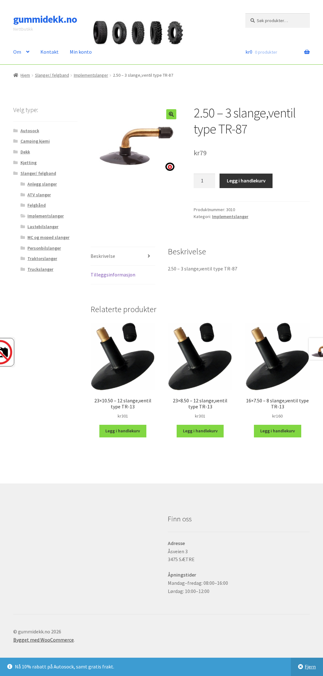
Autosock (30, 130)
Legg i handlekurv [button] (122, 431)
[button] (171, 114)
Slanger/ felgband (52, 75)
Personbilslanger (44, 248)
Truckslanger (40, 269)
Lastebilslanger (42, 226)
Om (17, 52)
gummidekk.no (45, 19)
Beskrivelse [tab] (103, 256)
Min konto (81, 52)
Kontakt (49, 52)
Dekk (25, 152)
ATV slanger (39, 195)
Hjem (25, 75)
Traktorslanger (42, 258)
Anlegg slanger (42, 184)
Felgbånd (36, 205)
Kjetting (29, 162)
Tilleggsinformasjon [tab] (113, 274)
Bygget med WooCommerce (43, 640)
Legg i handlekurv (246, 180)
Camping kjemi (35, 141)
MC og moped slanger (48, 237)
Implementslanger (91, 75)
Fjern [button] (310, 666)
